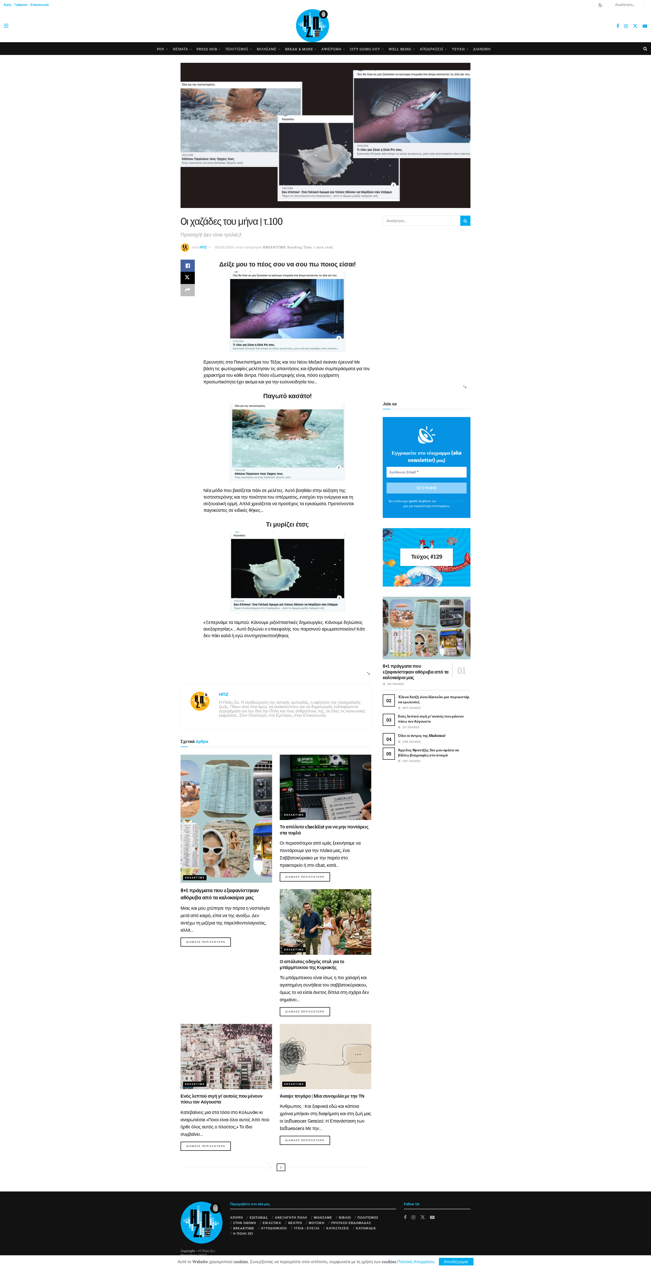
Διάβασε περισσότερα (208, 942)
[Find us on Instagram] (626, 26)
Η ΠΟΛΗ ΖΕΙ (243, 1233)
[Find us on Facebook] (617, 26)
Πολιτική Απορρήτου (415, 1261)
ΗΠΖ (203, 247)
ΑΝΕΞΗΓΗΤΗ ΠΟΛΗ (291, 1217)
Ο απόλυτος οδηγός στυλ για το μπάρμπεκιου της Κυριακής (312, 964)
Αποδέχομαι (456, 1261)
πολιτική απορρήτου (451, 501)
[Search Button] (644, 4)
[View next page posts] (281, 1167)
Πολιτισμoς (237, 49)
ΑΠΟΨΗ (236, 1217)
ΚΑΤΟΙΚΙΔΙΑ (366, 1228)
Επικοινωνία (40, 5)
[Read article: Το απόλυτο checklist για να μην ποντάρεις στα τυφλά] (325, 787)
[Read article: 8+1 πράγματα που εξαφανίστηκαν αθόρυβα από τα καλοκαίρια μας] (226, 819)
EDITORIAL (259, 1217)
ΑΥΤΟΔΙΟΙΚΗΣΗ (274, 1228)
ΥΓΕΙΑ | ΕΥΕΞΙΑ (307, 1228)
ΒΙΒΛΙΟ (345, 1217)
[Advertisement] (274, 663)
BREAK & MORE (299, 49)
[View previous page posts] (271, 1167)
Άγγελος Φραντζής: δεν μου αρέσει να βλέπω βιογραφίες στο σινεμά (428, 752)
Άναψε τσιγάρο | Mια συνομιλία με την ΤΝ (322, 1096)
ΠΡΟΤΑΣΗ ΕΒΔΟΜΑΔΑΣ (351, 1223)
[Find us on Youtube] (645, 26)
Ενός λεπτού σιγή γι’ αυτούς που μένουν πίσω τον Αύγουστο (221, 1099)
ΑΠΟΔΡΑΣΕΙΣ (431, 49)
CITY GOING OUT (365, 49)
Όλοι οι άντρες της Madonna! (421, 735)
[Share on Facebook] (188, 266)
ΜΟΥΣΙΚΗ (316, 1223)
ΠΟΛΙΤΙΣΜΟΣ (368, 1217)
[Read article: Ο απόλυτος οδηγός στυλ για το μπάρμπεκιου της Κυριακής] (325, 921)
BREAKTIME (274, 247)
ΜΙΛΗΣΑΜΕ (267, 49)
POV (161, 49)
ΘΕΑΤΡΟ (295, 1223)
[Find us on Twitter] (635, 25)
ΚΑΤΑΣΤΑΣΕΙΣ (337, 1228)
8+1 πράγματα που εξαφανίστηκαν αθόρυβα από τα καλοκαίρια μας (416, 671)
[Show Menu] (6, 25)
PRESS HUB (207, 49)
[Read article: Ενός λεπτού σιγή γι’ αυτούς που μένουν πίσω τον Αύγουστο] (226, 1056)
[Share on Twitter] (188, 278)
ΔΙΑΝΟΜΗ (482, 49)
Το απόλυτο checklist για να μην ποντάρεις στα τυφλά (324, 830)
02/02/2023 (224, 247)
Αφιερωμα (331, 49)
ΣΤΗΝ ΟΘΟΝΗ (244, 1223)
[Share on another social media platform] (188, 290)
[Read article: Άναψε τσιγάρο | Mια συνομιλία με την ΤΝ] (325, 1056)
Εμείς (7, 5)
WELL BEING (400, 49)
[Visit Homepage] (312, 25)
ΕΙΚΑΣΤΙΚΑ (272, 1223)
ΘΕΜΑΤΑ (180, 49)
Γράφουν (20, 5)
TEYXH (458, 49)
